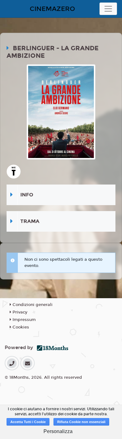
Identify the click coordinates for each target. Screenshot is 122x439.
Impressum (23, 319)
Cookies (20, 327)
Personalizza (58, 431)
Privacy (19, 312)
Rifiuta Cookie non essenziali (81, 422)
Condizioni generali (32, 304)
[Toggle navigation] (108, 8)
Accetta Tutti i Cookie (28, 422)
